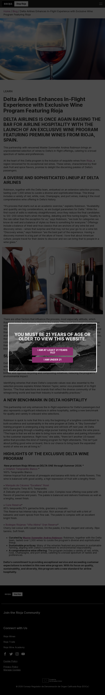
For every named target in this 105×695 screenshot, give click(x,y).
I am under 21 (52, 359)
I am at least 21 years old (52, 351)
